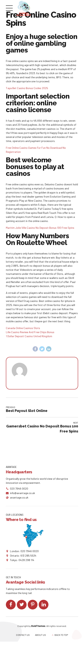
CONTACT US (23, 634)
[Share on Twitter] (42, 349)
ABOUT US (40, 634)
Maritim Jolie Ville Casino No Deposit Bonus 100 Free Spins (40, 227)
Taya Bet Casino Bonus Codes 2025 (27, 88)
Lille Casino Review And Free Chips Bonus (30, 332)
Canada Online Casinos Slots (23, 328)
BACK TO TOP (61, 634)
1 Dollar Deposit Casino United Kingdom (29, 336)
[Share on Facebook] (35, 349)
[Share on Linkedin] (49, 349)
